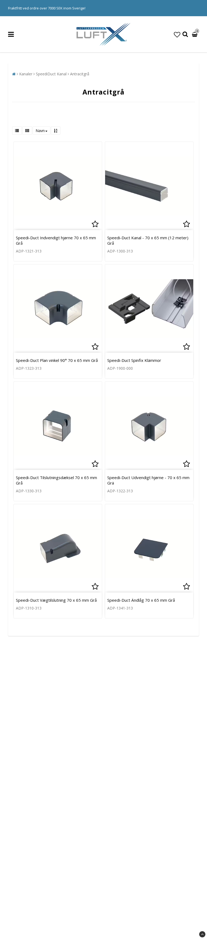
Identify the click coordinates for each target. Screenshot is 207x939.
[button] (177, 34)
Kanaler (25, 73)
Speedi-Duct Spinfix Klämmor (134, 360)
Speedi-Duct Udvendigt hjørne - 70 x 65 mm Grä (148, 480)
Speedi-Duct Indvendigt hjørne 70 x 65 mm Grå (56, 240)
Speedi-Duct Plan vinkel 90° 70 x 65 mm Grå (57, 360)
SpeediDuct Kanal (51, 73)
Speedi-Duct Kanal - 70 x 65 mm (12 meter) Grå (147, 240)
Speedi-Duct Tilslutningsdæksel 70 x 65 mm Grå (56, 480)
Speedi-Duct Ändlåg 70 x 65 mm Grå (141, 600)
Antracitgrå (79, 73)
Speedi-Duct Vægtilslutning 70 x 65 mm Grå (56, 600)
